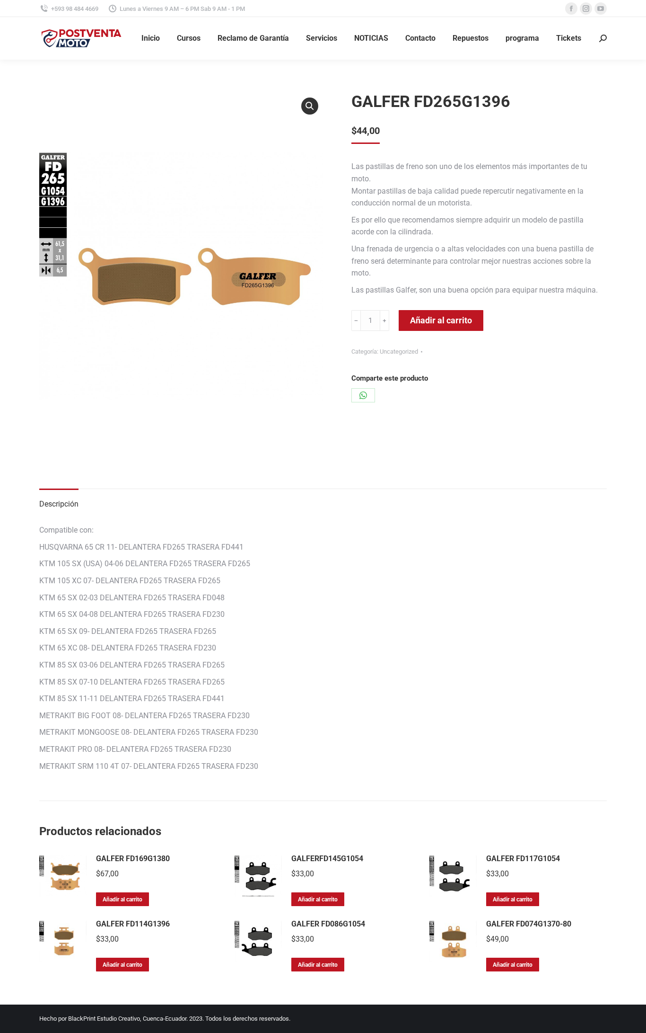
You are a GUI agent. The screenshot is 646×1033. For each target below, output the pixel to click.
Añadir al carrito (441, 320)
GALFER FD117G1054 (523, 858)
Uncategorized (399, 351)
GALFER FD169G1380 (133, 858)
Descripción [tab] (59, 503)
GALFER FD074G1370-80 (528, 923)
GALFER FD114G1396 (133, 923)
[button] (309, 106)
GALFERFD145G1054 (327, 858)
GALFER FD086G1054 (328, 923)
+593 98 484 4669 (74, 8)
